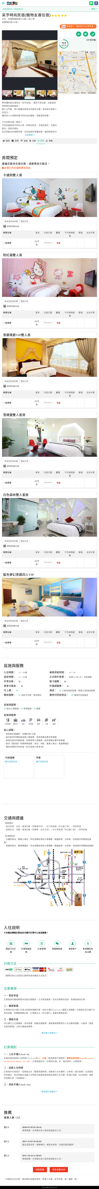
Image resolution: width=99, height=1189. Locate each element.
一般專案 (7, 243)
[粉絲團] (85, 34)
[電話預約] (92, 34)
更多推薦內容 (58, 1169)
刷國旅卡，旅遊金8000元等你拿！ (80, 26)
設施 (26, 141)
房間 (17, 141)
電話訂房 (24, 221)
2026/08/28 (48, 243)
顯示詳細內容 (11, 762)
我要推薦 (40, 1169)
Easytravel (53, 1187)
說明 (42, 141)
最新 (8, 141)
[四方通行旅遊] (12, 4)
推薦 (51, 141)
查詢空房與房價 (11, 221)
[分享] (78, 34)
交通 (34, 141)
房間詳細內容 (13, 226)
